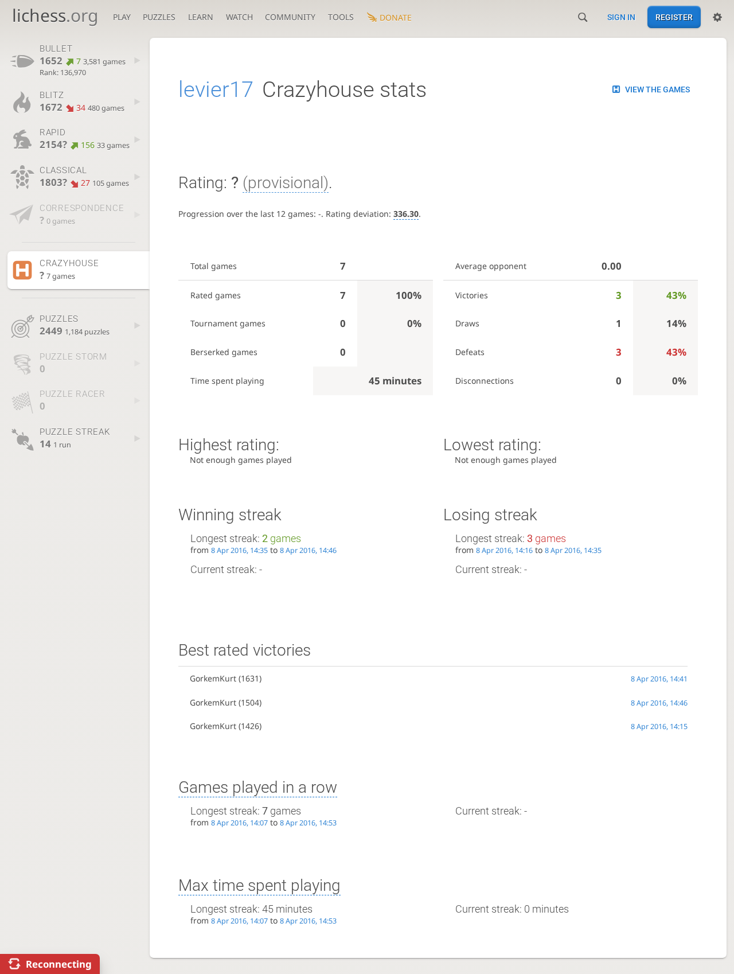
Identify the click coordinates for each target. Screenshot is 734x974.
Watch (239, 16)
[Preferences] (717, 17)
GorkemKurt (213, 678)
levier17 (215, 89)
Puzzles (159, 16)
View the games (657, 89)
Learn (200, 16)
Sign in (621, 17)
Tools (341, 16)
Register (674, 17)
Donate (396, 17)
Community (290, 16)
